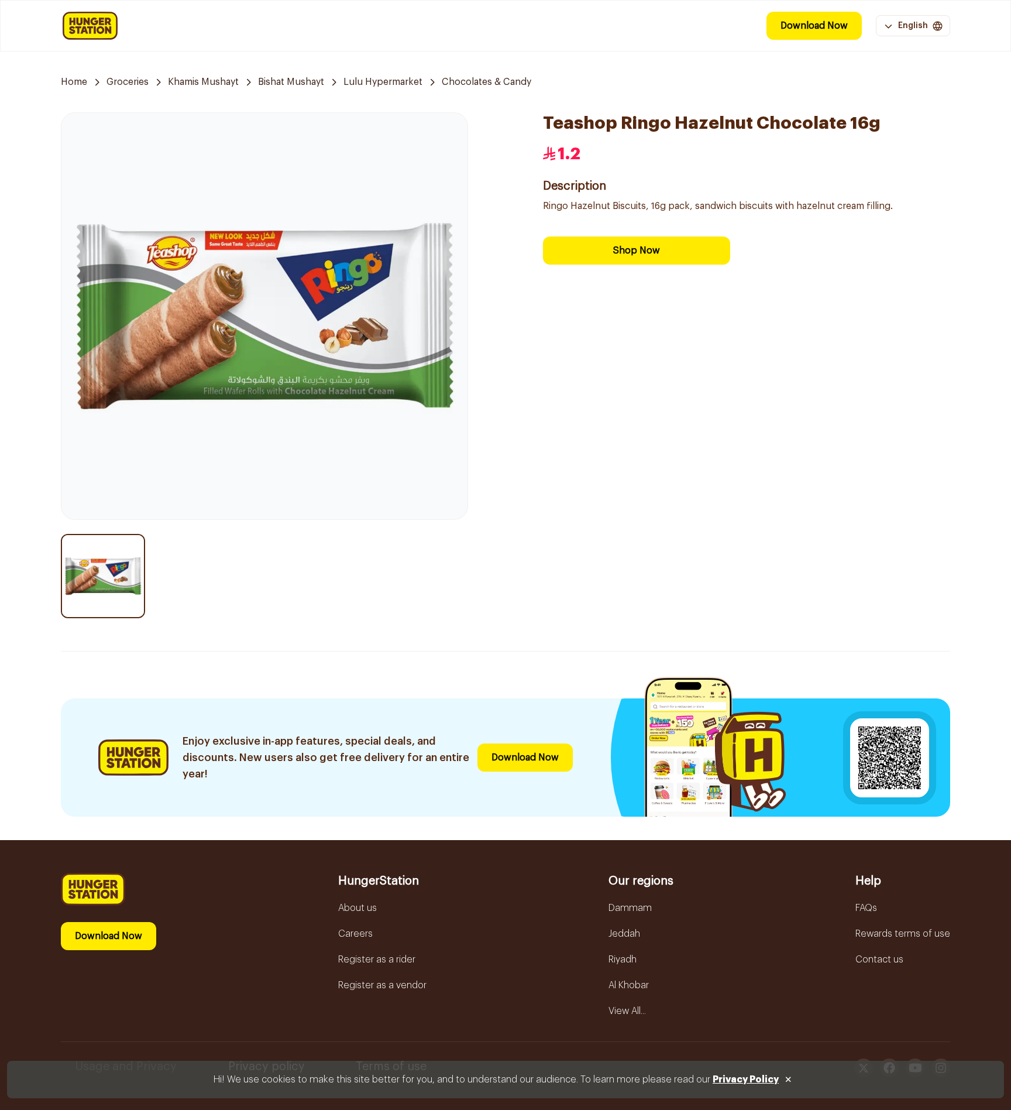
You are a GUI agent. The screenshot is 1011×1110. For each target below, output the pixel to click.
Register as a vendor (382, 985)
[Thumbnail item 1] (103, 576)
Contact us (879, 959)
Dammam (630, 908)
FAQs (866, 908)
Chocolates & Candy (486, 82)
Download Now (814, 25)
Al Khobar (628, 985)
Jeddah (624, 933)
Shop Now (636, 250)
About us (357, 908)
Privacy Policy (746, 1079)
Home (74, 82)
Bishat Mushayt (291, 82)
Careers (355, 933)
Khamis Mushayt (203, 82)
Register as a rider (376, 959)
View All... (627, 1011)
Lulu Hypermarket (382, 82)
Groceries (127, 82)
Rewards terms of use (902, 933)
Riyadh (622, 959)
